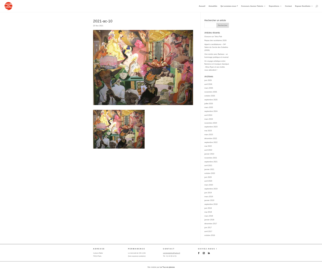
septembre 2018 (210, 204)
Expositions (274, 6)
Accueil (202, 6)
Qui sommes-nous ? (229, 6)
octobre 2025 (209, 96)
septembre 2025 (210, 100)
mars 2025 (208, 107)
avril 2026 (208, 84)
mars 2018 (208, 216)
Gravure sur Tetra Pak (213, 36)
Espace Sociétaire (302, 6)
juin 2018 (208, 208)
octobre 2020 (209, 173)
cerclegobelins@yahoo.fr (171, 253)
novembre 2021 (210, 158)
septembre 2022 (210, 142)
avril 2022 (208, 150)
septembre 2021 (210, 162)
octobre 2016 (209, 235)
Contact (288, 6)
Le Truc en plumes (167, 267)
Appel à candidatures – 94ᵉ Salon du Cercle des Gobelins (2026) (216, 47)
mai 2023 (208, 131)
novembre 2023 (210, 123)
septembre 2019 (210, 189)
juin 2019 (208, 193)
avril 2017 (208, 231)
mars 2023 (208, 134)
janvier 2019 (209, 200)
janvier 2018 (209, 220)
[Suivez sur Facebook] (199, 253)
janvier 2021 (209, 169)
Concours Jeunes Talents (252, 6)
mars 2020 (208, 185)
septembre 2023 (210, 127)
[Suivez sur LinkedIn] (209, 253)
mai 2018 (208, 212)
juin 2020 (208, 177)
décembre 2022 (210, 138)
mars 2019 (208, 196)
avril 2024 (208, 115)
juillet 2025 (208, 104)
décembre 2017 (210, 224)
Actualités (213, 6)
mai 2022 (208, 146)
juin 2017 (208, 227)
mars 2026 (208, 88)
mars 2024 (208, 119)
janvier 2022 (209, 154)
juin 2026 (208, 80)
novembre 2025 (210, 92)
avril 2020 (208, 181)
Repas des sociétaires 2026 (215, 40)
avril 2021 (208, 165)
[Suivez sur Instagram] (204, 253)
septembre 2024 (210, 111)
